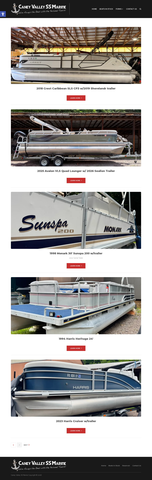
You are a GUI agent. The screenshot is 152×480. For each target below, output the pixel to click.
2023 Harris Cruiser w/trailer (76, 421)
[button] (3, 14)
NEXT (26, 445)
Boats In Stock (106, 9)
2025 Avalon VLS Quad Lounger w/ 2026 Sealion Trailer (76, 171)
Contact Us (131, 9)
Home (94, 9)
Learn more (75, 98)
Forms (119, 9)
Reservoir (126, 466)
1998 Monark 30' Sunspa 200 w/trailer (76, 253)
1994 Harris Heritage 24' (76, 338)
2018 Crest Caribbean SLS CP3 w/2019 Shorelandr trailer (76, 88)
